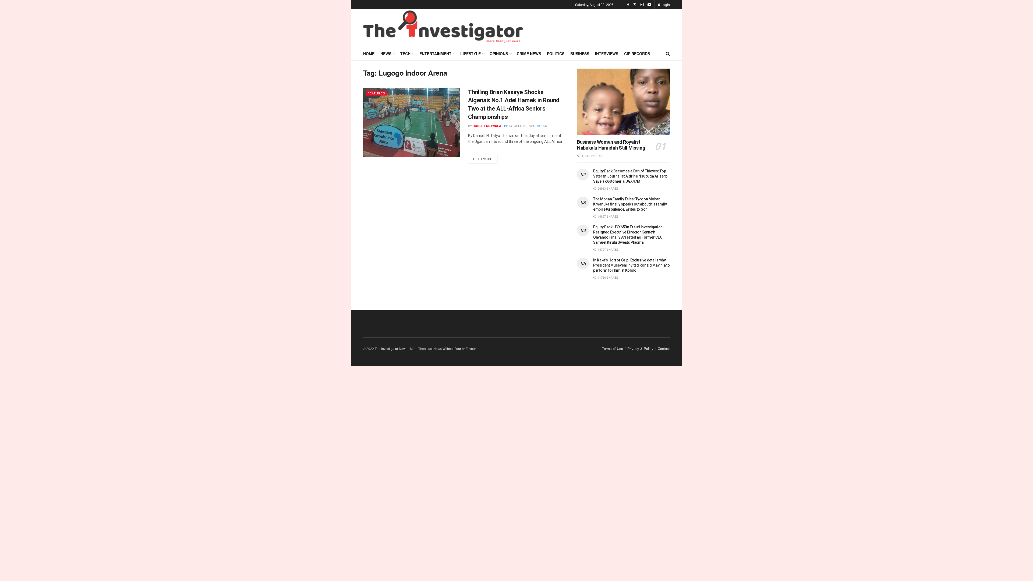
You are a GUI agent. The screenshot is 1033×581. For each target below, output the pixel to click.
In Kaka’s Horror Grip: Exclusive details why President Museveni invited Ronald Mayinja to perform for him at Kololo (631, 265)
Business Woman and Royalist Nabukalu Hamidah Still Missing (611, 145)
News (385, 53)
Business (579, 53)
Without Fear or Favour (459, 348)
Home (368, 53)
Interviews (606, 53)
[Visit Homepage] (443, 27)
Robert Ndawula (487, 126)
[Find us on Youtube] (649, 4)
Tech (405, 53)
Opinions (499, 53)
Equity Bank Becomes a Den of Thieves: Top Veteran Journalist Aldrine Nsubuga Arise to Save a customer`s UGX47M (630, 176)
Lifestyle (470, 53)
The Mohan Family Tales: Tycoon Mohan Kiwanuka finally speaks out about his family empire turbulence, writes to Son (630, 204)
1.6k (543, 125)
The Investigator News (391, 348)
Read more (485, 158)
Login (665, 4)
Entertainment (435, 53)
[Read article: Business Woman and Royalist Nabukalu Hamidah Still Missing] (623, 102)
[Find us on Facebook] (628, 4)
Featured (376, 93)
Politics (555, 53)
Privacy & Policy (640, 348)
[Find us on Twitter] (635, 4)
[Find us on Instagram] (642, 4)
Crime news (529, 53)
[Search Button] (668, 53)
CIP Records (637, 53)
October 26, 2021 (520, 125)
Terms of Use (612, 348)
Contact (664, 348)
